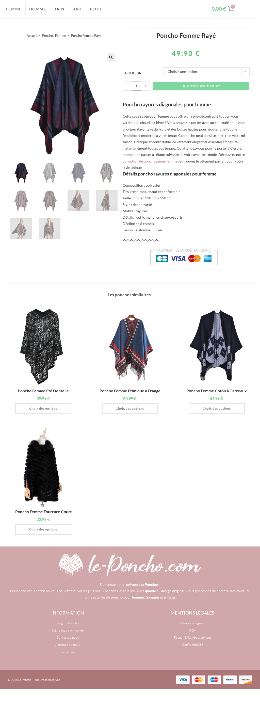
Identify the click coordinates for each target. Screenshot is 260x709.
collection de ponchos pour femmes (151, 161)
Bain (59, 9)
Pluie (96, 9)
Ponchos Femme (54, 36)
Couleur (133, 73)
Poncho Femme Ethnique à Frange (130, 390)
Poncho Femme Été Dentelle (43, 390)
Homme (37, 9)
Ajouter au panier (201, 86)
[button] (111, 57)
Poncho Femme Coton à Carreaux (216, 390)
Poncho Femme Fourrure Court (43, 511)
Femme (14, 9)
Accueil (32, 36)
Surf (77, 9)
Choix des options (43, 408)
